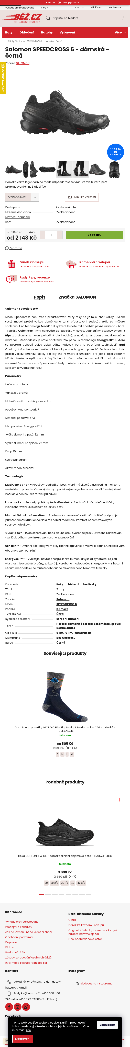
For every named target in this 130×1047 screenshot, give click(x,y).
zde (28, 1030)
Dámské (62, 609)
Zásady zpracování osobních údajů (28, 957)
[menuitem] (9, 32)
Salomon (62, 599)
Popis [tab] (39, 297)
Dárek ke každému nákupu (86, 925)
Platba (9, 947)
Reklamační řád (15, 952)
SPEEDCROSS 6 (66, 604)
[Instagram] (17, 1007)
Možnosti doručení (17, 217)
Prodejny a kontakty (18, 927)
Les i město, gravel (107, 624)
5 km (59, 633)
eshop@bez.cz (71, 2)
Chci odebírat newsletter (85, 939)
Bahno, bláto (65, 628)
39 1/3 (64, 883)
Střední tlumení (67, 619)
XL (72, 754)
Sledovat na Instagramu (96, 983)
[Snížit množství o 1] (42, 235)
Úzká (60, 614)
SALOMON (22, 63)
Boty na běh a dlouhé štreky (76, 584)
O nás (72, 920)
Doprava (11, 942)
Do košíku (95, 235)
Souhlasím (107, 1025)
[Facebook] (9, 1007)
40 (72, 883)
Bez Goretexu (65, 638)
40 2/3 (81, 883)
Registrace (115, 7)
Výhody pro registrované (19, 7)
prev (8, 717)
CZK (77, 7)
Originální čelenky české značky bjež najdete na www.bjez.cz (92, 932)
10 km (68, 633)
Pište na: (50, 2)
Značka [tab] (77, 297)
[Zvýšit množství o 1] (59, 235)
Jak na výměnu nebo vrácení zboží (28, 932)
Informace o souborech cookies (26, 963)
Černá (60, 643)
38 (46, 883)
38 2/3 (54, 883)
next (122, 717)
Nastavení (22, 1039)
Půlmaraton (82, 633)
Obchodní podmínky (19, 937)
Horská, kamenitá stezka (74, 624)
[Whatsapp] (26, 1007)
